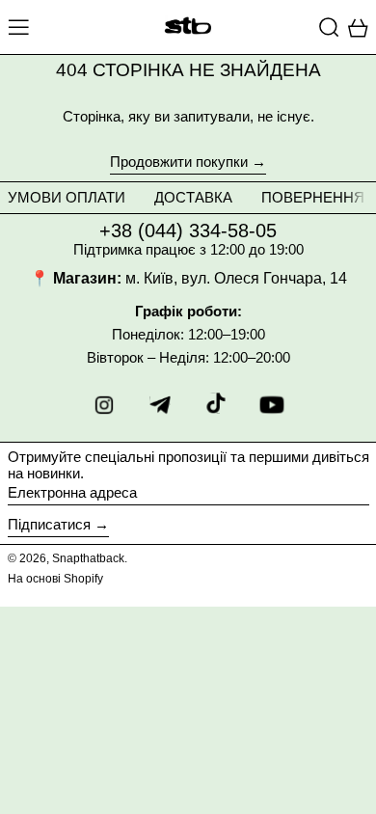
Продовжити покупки (179, 162)
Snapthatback (88, 558)
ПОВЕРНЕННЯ (312, 197)
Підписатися (49, 524)
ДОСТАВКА (193, 197)
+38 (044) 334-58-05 (188, 230)
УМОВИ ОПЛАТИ (66, 197)
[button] (329, 27)
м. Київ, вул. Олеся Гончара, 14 (236, 278)
